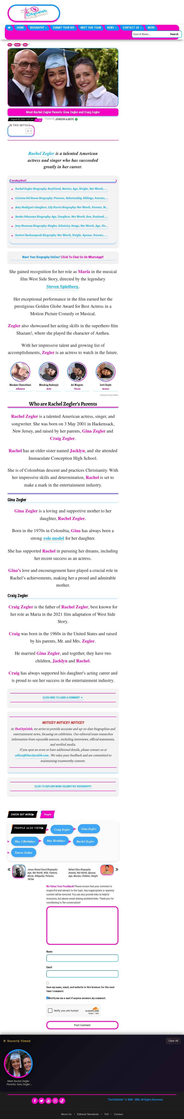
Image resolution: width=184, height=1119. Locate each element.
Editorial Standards (88, 1114)
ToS (106, 1114)
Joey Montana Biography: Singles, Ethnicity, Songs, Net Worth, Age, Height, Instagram (61, 226)
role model (53, 538)
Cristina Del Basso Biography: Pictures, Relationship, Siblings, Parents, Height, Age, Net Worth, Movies (61, 198)
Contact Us (131, 27)
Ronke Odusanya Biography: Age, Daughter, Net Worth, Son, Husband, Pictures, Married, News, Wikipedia (61, 216)
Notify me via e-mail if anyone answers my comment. (77, 998)
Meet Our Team (90, 27)
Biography (37, 27)
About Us (66, 1114)
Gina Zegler (88, 829)
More (151, 27)
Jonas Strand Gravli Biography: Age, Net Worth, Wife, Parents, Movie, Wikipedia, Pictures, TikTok (42, 874)
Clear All (173, 1040)
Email (49, 967)
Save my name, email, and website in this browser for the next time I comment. (80, 989)
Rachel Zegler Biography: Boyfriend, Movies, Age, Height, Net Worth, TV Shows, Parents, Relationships (61, 189)
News (111, 27)
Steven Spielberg (62, 286)
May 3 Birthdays (25, 841)
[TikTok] (62, 1101)
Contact (118, 1114)
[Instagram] (55, 1101)
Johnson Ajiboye (65, 119)
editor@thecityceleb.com (31, 755)
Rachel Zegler (41, 153)
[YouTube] (48, 1101)
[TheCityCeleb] (9, 28)
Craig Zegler (62, 829)
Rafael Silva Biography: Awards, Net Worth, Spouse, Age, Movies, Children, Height (83, 872)
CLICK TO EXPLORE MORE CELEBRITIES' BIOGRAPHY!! (62, 786)
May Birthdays (56, 841)
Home (20, 27)
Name (49, 951)
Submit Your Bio (63, 27)
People (25, 44)
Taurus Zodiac (24, 852)
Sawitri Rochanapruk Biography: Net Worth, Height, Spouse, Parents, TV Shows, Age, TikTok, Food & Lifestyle (61, 235)
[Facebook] (35, 1101)
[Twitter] (41, 1101)
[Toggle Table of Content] (26, 131)
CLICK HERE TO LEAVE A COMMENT (61, 697)
